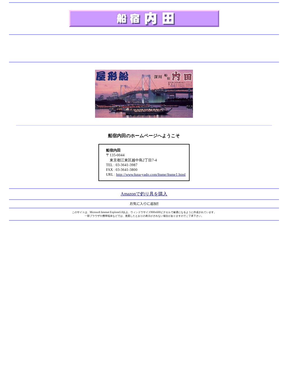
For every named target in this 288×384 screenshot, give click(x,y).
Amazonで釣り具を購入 (144, 193)
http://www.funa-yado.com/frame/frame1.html (151, 174)
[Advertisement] (144, 48)
